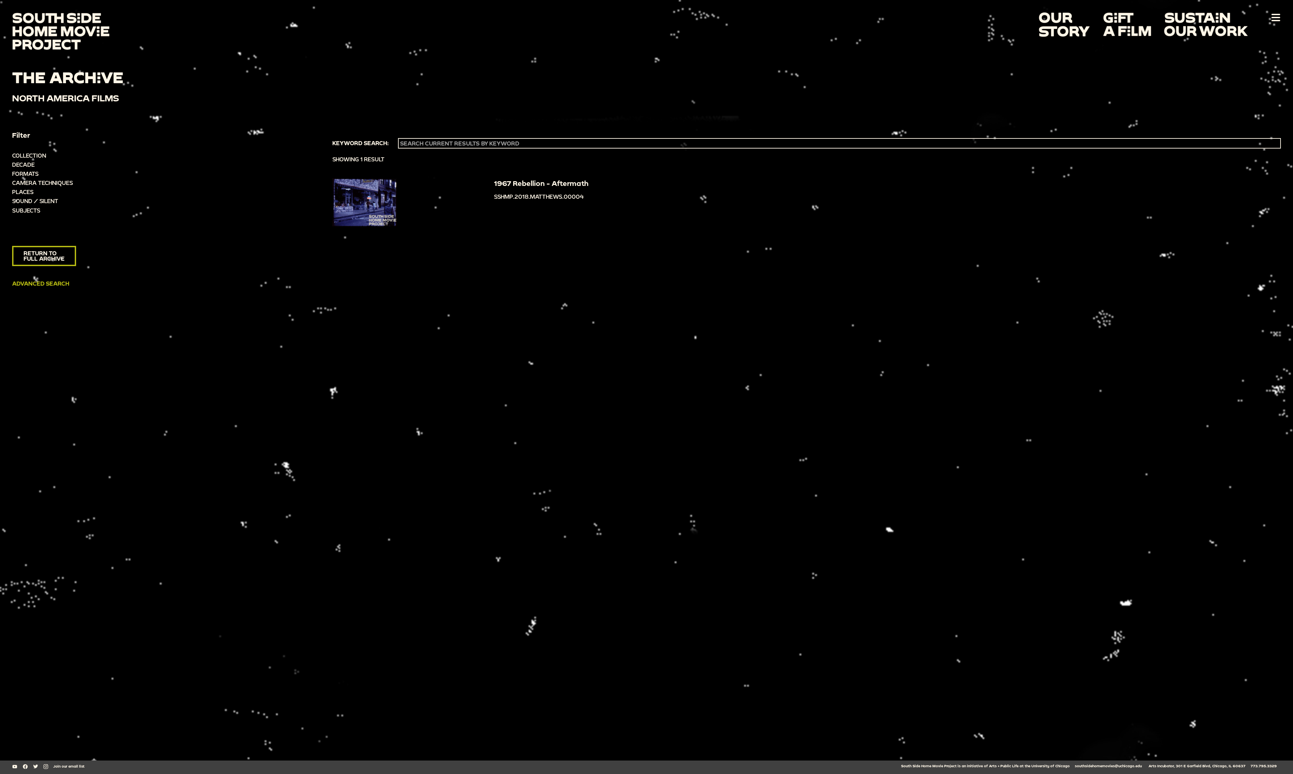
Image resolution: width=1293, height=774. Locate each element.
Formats (25, 173)
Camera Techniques (42, 183)
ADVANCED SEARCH (40, 283)
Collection (29, 155)
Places (23, 192)
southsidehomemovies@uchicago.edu (1108, 766)
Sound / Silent (35, 201)
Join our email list (69, 766)
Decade (23, 164)
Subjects (26, 210)
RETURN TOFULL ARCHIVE (44, 256)
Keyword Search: (360, 143)
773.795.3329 (1264, 766)
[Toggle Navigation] (1274, 17)
